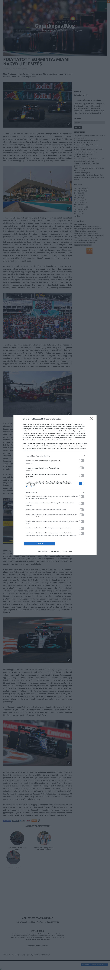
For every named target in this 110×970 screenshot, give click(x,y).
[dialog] (55, 485)
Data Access (55, 551)
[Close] (92, 419)
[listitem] (55, 456)
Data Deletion (42, 551)
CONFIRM (40, 543)
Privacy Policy (67, 551)
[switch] (81, 460)
